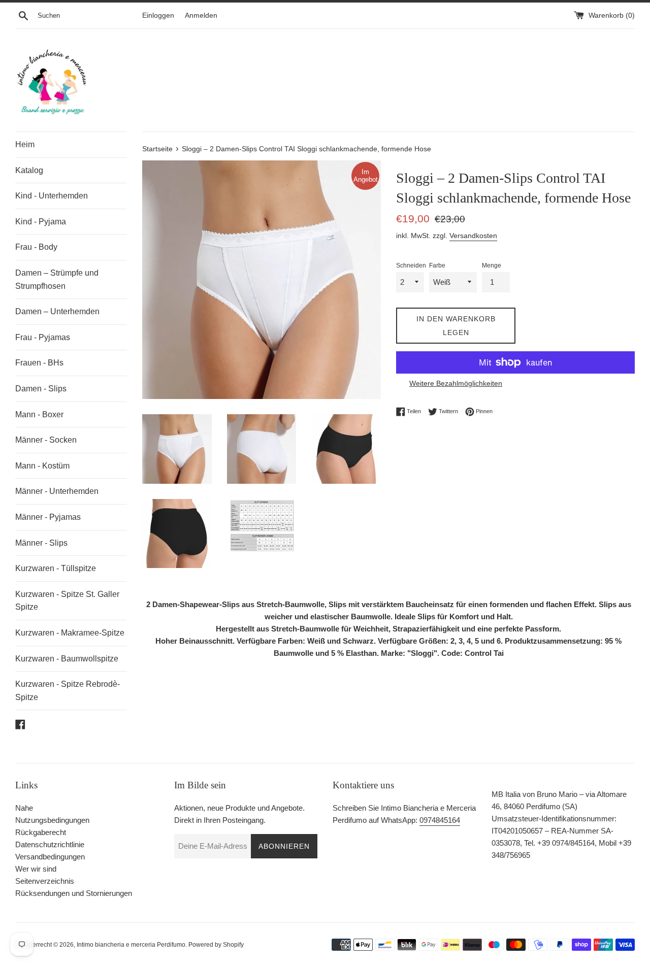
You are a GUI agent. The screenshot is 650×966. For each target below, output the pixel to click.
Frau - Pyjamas (42, 337)
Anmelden (201, 15)
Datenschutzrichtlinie (49, 844)
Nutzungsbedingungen (52, 820)
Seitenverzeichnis (44, 881)
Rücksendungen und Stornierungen (73, 893)
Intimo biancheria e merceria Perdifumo (131, 944)
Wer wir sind (35, 868)
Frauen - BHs (39, 362)
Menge (491, 265)
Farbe (437, 265)
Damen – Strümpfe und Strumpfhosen (57, 279)
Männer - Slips (41, 543)
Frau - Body (36, 247)
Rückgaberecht (40, 832)
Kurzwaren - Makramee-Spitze (69, 632)
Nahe (24, 808)
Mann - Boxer (39, 414)
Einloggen (158, 15)
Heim (25, 144)
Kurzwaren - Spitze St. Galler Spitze (67, 601)
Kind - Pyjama (40, 221)
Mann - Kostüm (42, 465)
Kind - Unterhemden (51, 195)
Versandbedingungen (50, 856)
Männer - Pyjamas (48, 517)
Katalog (29, 170)
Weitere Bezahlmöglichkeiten (455, 383)
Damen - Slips (41, 388)
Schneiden (411, 265)
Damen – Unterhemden (57, 311)
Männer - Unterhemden (57, 491)
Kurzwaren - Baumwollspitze (66, 658)
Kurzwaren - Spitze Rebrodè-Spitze (67, 691)
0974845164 (439, 820)
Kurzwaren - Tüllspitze (55, 568)
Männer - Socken (46, 440)
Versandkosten (473, 235)
